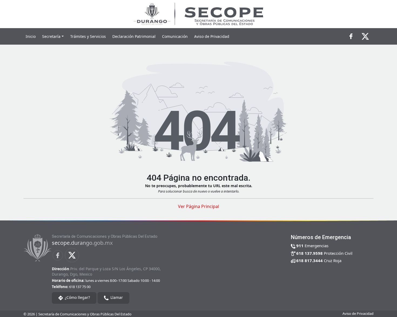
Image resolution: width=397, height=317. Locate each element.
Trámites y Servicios (88, 36)
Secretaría (51, 36)
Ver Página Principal (198, 206)
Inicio (31, 36)
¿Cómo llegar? (77, 297)
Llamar (116, 297)
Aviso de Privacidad (211, 36)
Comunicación (175, 36)
